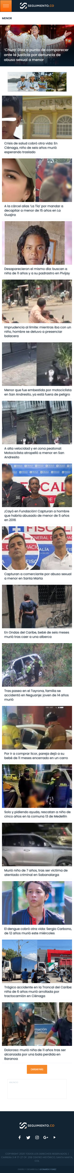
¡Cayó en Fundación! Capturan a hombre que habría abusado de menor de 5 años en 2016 (36, 515)
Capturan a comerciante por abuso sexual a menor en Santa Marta (37, 576)
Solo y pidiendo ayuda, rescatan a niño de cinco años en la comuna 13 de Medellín (37, 814)
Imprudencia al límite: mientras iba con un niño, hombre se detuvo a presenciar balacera (37, 331)
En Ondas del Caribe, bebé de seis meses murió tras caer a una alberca (36, 634)
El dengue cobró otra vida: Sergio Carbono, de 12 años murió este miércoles (38, 930)
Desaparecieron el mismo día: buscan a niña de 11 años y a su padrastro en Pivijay (37, 271)
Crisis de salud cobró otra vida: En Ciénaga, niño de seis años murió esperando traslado (30, 147)
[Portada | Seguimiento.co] (37, 1125)
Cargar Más (37, 1069)
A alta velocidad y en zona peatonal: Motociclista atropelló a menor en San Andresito (34, 452)
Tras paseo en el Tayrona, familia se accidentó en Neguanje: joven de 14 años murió (36, 695)
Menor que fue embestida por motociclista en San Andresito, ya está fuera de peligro (37, 392)
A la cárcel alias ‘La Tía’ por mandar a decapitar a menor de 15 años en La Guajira (33, 210)
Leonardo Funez (48, 1169)
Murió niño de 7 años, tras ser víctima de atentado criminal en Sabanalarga (35, 872)
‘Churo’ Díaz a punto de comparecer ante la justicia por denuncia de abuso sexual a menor (36, 55)
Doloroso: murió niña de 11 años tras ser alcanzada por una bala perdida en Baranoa (35, 1054)
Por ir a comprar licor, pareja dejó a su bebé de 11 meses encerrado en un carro (36, 755)
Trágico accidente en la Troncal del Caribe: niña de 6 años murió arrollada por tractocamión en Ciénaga (38, 991)
